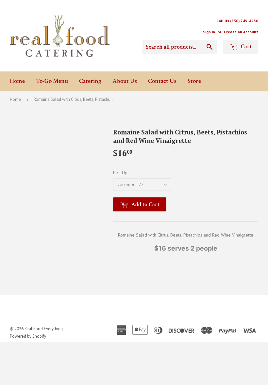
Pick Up (120, 173)
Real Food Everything (44, 328)
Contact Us (162, 81)
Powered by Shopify (28, 336)
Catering (90, 81)
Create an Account (241, 31)
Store (194, 81)
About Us (124, 81)
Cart (246, 46)
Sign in (209, 31)
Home (17, 81)
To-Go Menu (52, 81)
